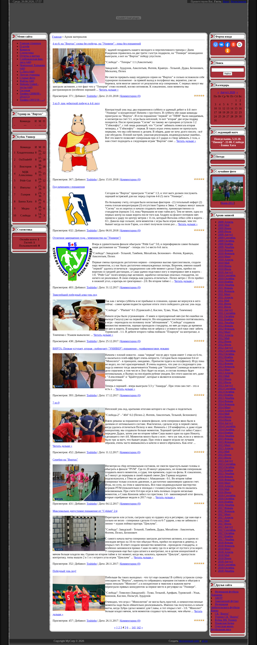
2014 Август (225, 423)
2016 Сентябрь (226, 495)
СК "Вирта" (222, 613)
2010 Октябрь (226, 278)
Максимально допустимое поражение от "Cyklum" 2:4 (85, 510)
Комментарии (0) (130, 95)
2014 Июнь (224, 416)
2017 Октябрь (226, 533)
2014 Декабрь (226, 435)
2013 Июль (224, 382)
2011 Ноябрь (225, 319)
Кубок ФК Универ (226, 619)
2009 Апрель (225, 221)
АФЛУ (219, 597)
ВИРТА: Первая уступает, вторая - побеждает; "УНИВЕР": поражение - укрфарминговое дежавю (111, 348)
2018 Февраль (226, 545)
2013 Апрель (225, 372)
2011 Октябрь (226, 316)
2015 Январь (225, 438)
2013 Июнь (224, 379)
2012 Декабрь (226, 360)
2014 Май (224, 413)
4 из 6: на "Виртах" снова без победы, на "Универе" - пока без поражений (97, 43)
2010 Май (224, 262)
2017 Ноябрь (225, 536)
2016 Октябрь (226, 498)
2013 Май (224, 375)
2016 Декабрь (226, 504)
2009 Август (225, 234)
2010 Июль (224, 269)
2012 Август (225, 347)
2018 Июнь (224, 558)
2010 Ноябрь (225, 281)
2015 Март (224, 445)
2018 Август (225, 561)
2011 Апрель (225, 297)
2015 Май (224, 451)
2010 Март (224, 256)
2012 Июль (224, 344)
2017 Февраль (226, 511)
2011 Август (225, 309)
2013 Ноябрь (225, 394)
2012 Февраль (226, 328)
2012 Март (224, 331)
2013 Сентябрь (226, 388)
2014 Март (224, 407)
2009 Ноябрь (225, 243)
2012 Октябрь (226, 353)
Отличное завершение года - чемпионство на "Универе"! (87, 237)
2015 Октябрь (226, 467)
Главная (57, 36)
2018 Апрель (225, 552)
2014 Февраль (226, 404)
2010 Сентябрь (226, 275)
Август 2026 (227, 92)
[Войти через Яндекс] (233, 44)
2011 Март (224, 294)
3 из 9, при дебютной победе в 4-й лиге (76, 103)
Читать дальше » (109, 89)
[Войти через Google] (239, 44)
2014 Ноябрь (225, 432)
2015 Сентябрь (226, 463)
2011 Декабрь (226, 322)
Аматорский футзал (226, 601)
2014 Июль (224, 419)
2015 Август (225, 460)
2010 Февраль (226, 253)
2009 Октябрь (226, 240)
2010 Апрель (225, 259)
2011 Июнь (224, 303)
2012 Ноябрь (225, 357)
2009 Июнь (224, 228)
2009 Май (224, 225)
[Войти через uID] (215, 44)
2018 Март (224, 548)
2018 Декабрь (226, 570)
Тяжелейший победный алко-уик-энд (75, 294)
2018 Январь (225, 542)
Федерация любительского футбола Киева (225, 607)
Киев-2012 (227, 203)
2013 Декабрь (226, 397)
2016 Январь (225, 476)
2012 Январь (225, 325)
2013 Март (224, 369)
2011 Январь (225, 287)
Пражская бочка (224, 623)
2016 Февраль (226, 479)
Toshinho (92, 95)
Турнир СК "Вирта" (227, 616)
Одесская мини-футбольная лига (222, 628)
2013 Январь (225, 363)
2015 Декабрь (226, 473)
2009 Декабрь (226, 247)
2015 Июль (224, 457)
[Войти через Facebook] (227, 44)
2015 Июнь (224, 454)
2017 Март (224, 514)
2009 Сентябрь (226, 237)
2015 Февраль (226, 441)
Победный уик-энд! (64, 571)
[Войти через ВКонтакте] (221, 44)
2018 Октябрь (226, 567)
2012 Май (224, 338)
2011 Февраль (226, 291)
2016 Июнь (224, 492)
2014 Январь (225, 401)
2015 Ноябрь (225, 470)
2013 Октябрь (226, 391)
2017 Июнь (224, 523)
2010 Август (225, 272)
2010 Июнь (224, 265)
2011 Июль (224, 306)
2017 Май (224, 520)
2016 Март (224, 482)
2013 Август (225, 385)
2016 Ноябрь (225, 501)
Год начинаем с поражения (69, 186)
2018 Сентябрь (226, 564)
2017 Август (225, 526)
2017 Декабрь (226, 539)
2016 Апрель (225, 485)
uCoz (205, 640)
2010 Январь (225, 250)
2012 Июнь (224, 341)
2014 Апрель (225, 410)
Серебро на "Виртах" (65, 459)
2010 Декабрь (226, 284)
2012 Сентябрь (226, 350)
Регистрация (238, 1)
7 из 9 (56, 402)
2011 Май (223, 300)
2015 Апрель (225, 448)
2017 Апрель (225, 517)
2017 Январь (225, 507)
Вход (226, 1)
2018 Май (224, 555)
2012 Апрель (225, 335)
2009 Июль (224, 231)
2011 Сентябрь (226, 313)
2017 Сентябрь (226, 530)
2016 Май (224, 489)
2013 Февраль (226, 366)
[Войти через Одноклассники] (227, 50)
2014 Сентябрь (226, 426)
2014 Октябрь (226, 429)
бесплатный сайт (189, 640)
